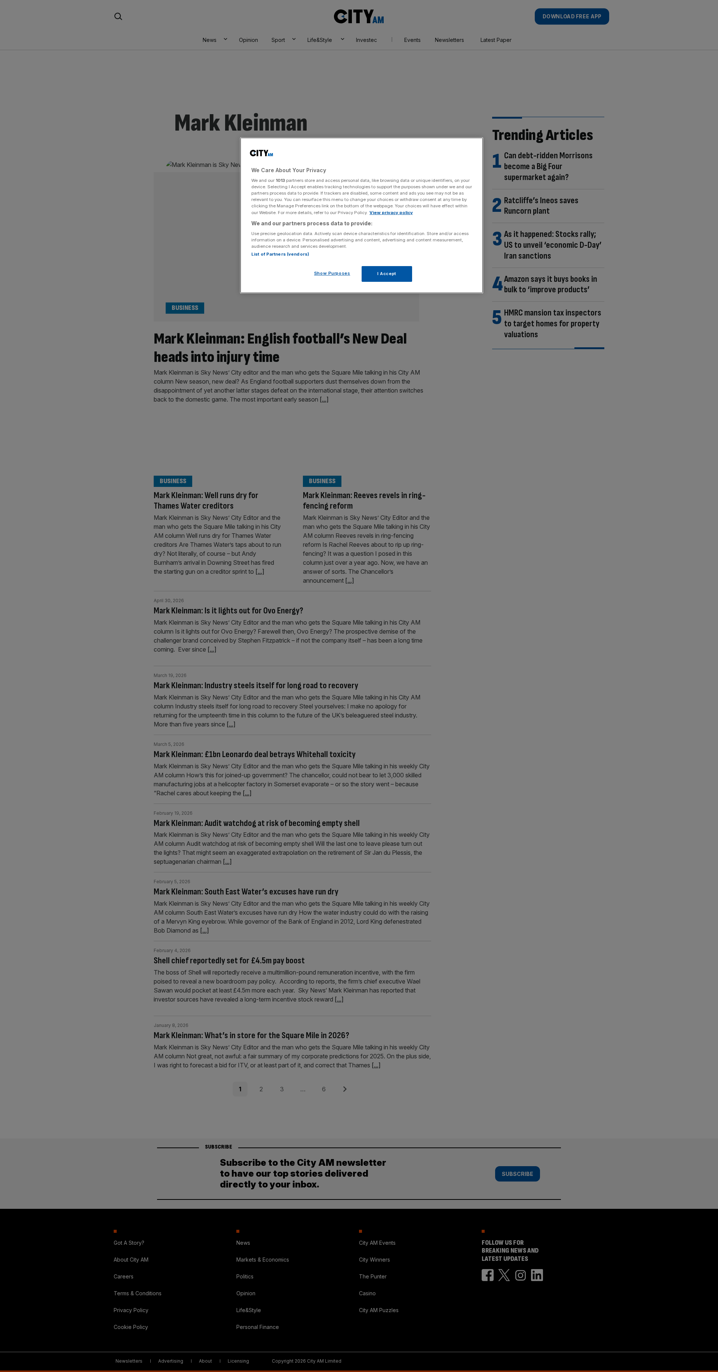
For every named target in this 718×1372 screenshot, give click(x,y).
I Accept (386, 273)
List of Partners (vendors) (280, 254)
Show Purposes (332, 273)
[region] (361, 215)
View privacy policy (391, 212)
